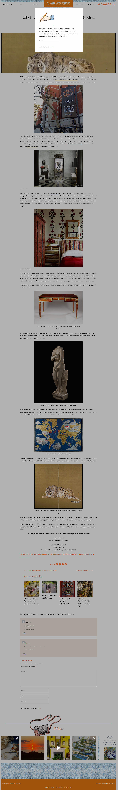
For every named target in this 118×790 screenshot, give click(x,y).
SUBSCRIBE (44, 47)
